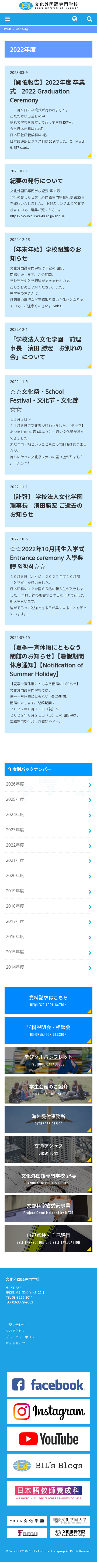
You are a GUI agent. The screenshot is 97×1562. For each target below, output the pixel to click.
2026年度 (15, 784)
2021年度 (15, 860)
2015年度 (15, 952)
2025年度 (15, 799)
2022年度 (15, 845)
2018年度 (15, 906)
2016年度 (15, 936)
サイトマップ (15, 1343)
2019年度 (15, 891)
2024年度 (15, 814)
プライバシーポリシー (22, 1337)
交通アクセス (15, 1331)
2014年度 (15, 967)
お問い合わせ (15, 1324)
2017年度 (15, 921)
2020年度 (15, 875)
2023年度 (15, 830)
